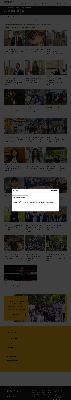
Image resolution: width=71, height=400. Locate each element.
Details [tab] (35, 193)
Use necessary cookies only (20, 208)
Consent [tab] (20, 193)
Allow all (50, 208)
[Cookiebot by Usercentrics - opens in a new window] (53, 190)
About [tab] (51, 193)
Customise (35, 208)
